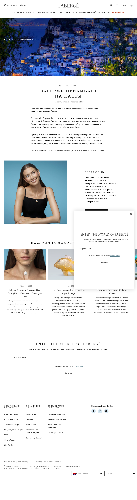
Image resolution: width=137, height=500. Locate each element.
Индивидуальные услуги (13, 429)
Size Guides (8, 445)
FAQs (6, 435)
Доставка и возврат (12, 424)
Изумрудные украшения (57, 419)
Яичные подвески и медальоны (55, 426)
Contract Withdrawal (51, 468)
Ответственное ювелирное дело (32, 431)
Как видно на (31, 424)
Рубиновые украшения (56, 414)
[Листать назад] (6, 282)
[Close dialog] (131, 214)
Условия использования (14, 466)
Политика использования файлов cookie (21, 468)
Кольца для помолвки (56, 432)
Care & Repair (9, 440)
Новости (7, 40)
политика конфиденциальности (66, 466)
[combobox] (21, 5)
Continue (68, 373)
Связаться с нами (11, 414)
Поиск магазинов (11, 419)
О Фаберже (31, 414)
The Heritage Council (34, 438)
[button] (131, 5)
